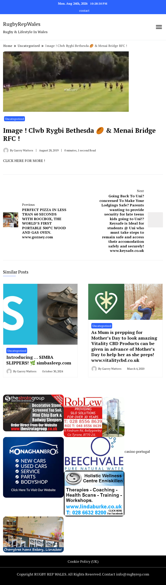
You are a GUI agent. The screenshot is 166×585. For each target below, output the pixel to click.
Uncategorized (14, 119)
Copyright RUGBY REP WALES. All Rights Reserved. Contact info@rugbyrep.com (83, 574)
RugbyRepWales (21, 23)
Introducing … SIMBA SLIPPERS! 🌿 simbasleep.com (38, 360)
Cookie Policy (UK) (83, 561)
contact (84, 11)
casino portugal (137, 451)
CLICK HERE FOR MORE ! (24, 160)
